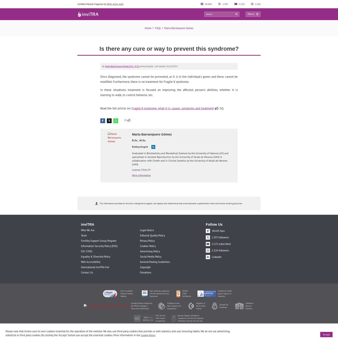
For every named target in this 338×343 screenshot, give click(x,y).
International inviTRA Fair (95, 267)
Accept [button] (326, 334)
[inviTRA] (88, 14)
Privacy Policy (147, 240)
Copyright (145, 267)
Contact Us (87, 272)
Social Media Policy (150, 256)
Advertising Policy (150, 251)
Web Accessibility (90, 262)
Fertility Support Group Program (98, 240)
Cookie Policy (148, 335)
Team (84, 235)
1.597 (225, 4)
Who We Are (88, 230)
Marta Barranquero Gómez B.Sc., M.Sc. (122, 66)
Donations (145, 272)
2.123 (242, 4)
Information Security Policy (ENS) (99, 246)
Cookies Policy (148, 246)
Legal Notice (147, 230)
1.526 (258, 4)
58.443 (208, 4)
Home (148, 28)
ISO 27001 (87, 251)
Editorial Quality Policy (152, 235)
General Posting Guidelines (155, 262)
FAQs (158, 28)
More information (141, 175)
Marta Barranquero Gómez (178, 28)
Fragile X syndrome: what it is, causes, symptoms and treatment (173, 108)
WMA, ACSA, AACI (115, 4)
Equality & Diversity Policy (95, 256)
